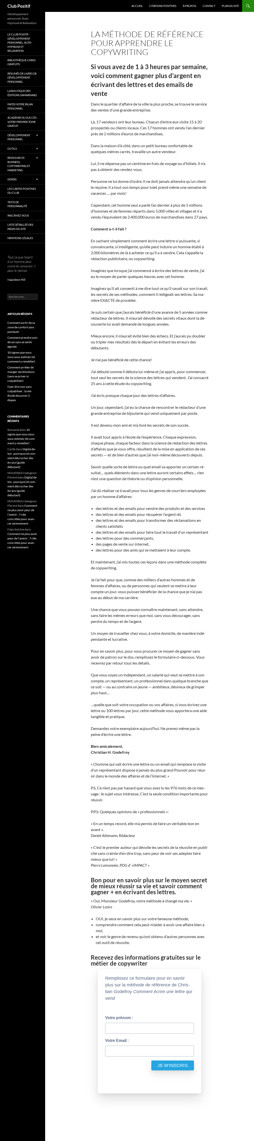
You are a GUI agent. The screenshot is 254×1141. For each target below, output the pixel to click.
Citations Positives (162, 5)
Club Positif (18, 6)
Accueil (137, 5)
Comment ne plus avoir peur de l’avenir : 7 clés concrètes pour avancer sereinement (22, 514)
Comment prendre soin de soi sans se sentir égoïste (22, 342)
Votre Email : (117, 1040)
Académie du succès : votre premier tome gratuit (22, 121)
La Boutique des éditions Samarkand (22, 93)
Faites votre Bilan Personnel (20, 106)
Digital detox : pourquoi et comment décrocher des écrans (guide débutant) (21, 458)
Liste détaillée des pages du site (20, 226)
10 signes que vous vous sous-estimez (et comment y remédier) (21, 357)
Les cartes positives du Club (21, 191)
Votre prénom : (119, 1018)
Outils (12, 148)
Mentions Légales (20, 238)
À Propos (189, 5)
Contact (209, 5)
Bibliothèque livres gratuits (21, 62)
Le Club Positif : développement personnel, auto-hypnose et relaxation (19, 42)
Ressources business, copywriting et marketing (18, 164)
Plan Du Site (230, 5)
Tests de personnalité (17, 204)
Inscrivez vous (18, 215)
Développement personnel (18, 137)
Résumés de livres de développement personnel (22, 77)
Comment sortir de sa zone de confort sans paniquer (21, 327)
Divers (12, 179)
